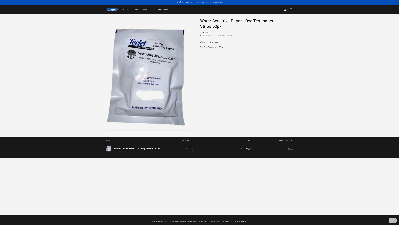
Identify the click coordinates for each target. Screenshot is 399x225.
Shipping (213, 36)
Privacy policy (203, 221)
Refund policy (192, 221)
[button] (135, 9)
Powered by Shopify (180, 221)
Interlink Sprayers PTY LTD (166, 221)
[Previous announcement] (106, 2)
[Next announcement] (292, 2)
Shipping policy (227, 221)
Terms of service (215, 221)
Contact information (240, 221)
